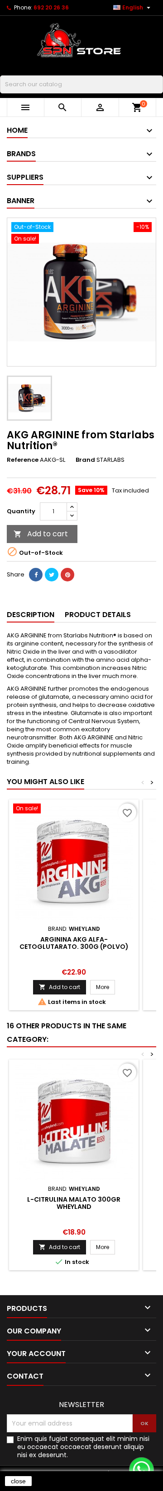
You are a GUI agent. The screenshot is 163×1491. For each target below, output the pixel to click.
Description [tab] (30, 614)
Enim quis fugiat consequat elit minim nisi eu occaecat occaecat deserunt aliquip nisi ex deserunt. (83, 1447)
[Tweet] (51, 574)
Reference (22, 460)
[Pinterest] (67, 574)
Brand (85, 460)
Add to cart (41, 534)
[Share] (36, 574)
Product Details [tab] (98, 614)
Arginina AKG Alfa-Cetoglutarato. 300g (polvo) (74, 943)
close (18, 1481)
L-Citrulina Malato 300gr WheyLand (73, 1203)
